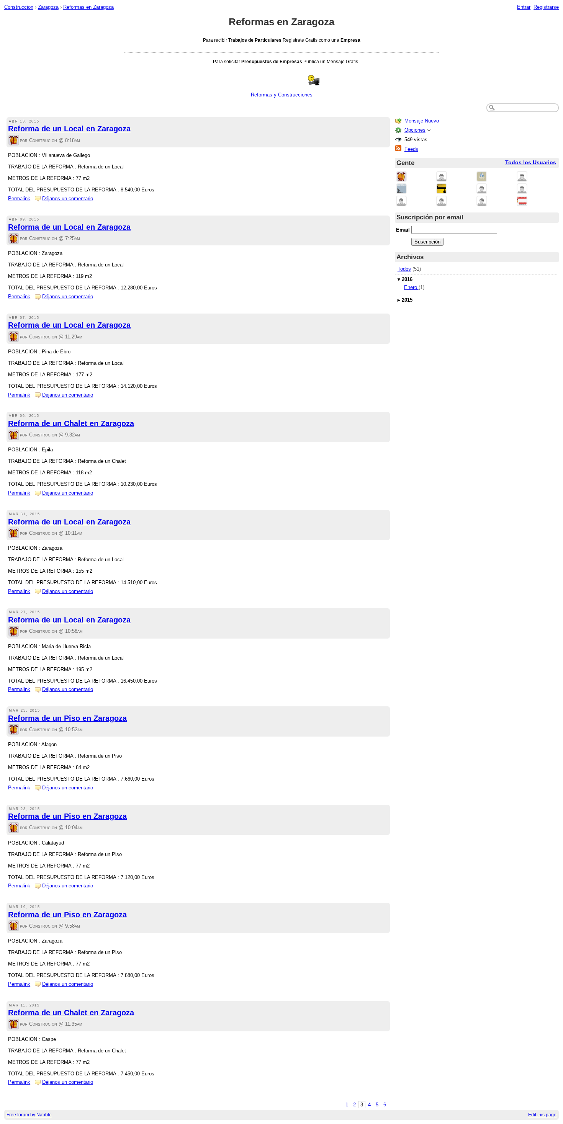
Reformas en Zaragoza (88, 7)
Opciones (415, 130)
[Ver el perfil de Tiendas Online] (441, 177)
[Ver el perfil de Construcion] (13, 141)
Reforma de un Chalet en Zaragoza (71, 423)
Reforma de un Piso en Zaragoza (67, 718)
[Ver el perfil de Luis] (522, 189)
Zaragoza (48, 7)
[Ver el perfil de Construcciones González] (522, 177)
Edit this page (542, 1114)
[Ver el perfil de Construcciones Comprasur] (481, 177)
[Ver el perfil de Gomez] (481, 189)
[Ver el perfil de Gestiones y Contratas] (401, 189)
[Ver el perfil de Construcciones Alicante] (441, 201)
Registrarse (546, 7)
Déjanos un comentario (67, 198)
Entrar (523, 7)
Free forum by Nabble (29, 1114)
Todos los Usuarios (530, 162)
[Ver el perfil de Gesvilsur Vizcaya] (522, 201)
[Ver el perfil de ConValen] (401, 201)
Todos (404, 269)
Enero (411, 287)
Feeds (411, 149)
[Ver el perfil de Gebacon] (481, 201)
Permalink (19, 198)
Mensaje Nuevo (421, 121)
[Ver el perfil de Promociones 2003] (441, 189)
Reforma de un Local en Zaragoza (69, 128)
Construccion (18, 7)
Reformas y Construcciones (282, 95)
